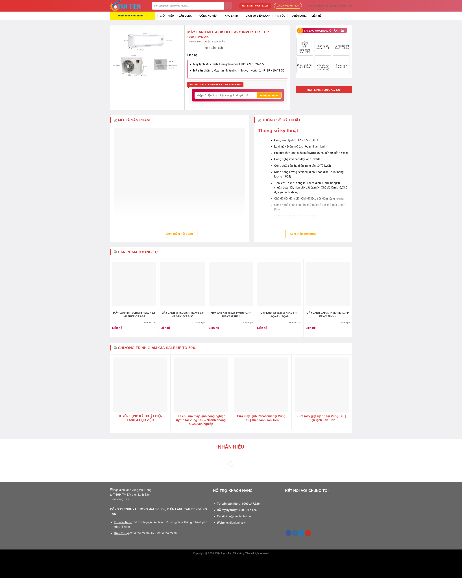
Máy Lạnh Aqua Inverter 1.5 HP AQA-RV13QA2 (279, 314)
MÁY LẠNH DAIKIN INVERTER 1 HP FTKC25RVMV (327, 314)
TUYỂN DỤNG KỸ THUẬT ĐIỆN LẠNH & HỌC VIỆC (140, 418)
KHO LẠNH (231, 15)
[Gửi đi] (228, 6)
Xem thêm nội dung (179, 233)
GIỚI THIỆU (167, 15)
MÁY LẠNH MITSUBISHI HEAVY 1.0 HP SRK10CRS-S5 (183, 314)
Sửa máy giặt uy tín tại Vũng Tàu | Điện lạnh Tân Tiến (321, 418)
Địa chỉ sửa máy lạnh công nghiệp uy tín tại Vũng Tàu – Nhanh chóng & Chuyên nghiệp (201, 420)
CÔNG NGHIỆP (208, 15)
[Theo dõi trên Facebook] (288, 533)
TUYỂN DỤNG (298, 15)
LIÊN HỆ (316, 15)
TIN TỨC (280, 15)
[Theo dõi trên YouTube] (308, 533)
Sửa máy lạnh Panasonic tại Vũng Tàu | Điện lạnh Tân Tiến (261, 418)
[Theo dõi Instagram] (295, 533)
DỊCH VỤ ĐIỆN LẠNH (258, 15)
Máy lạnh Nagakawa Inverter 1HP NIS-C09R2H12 (231, 314)
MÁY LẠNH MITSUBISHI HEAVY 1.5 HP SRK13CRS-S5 (134, 314)
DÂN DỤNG (185, 15)
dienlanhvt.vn (238, 522)
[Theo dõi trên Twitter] (301, 533)
